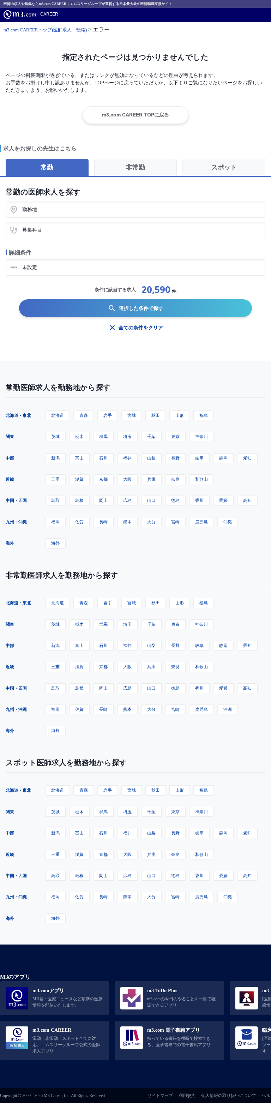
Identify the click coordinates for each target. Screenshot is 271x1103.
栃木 (79, 436)
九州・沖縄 (16, 522)
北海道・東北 (18, 415)
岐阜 (199, 458)
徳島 (175, 500)
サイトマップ (160, 1095)
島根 (79, 500)
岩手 (107, 415)
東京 (175, 436)
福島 (203, 415)
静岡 (223, 458)
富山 (79, 458)
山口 (151, 500)
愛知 (247, 458)
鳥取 (55, 500)
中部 (10, 458)
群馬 (103, 436)
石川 (103, 458)
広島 (127, 500)
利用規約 (187, 1095)
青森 (83, 415)
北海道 (57, 415)
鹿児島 (201, 522)
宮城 (131, 415)
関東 (10, 436)
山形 (179, 415)
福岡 (55, 522)
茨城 (55, 436)
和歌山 (201, 479)
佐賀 (79, 522)
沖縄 (227, 522)
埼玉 (127, 436)
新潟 (55, 458)
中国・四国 (16, 500)
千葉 (151, 436)
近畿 (10, 479)
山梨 (151, 458)
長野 (175, 458)
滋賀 (79, 479)
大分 (151, 522)
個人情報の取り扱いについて (228, 1095)
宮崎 (175, 522)
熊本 (127, 522)
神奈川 (201, 436)
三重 (55, 479)
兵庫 (151, 479)
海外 (10, 543)
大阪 (127, 479)
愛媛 (223, 500)
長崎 (103, 522)
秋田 (155, 415)
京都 (103, 479)
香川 (199, 500)
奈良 (175, 479)
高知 (247, 500)
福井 (127, 458)
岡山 (103, 500)
